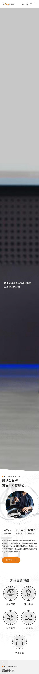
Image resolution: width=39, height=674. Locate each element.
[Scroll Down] (34, 531)
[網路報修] (10, 596)
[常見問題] (10, 620)
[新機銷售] (19, 645)
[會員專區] (27, 4)
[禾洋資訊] (8, 4)
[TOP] (36, 638)
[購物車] (31, 4)
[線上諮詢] (28, 596)
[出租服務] (28, 620)
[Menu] (36, 4)
